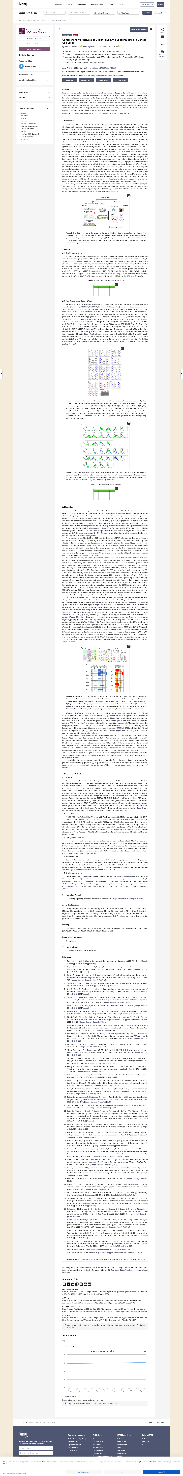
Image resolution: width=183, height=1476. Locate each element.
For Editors (97, 1444)
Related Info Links (26, 74)
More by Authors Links (27, 80)
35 (108, 860)
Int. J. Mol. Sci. (24, 1422)
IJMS (28, 20)
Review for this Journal (34, 44)
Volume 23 (36, 20)
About (122, 4)
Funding (23, 131)
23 (92, 307)
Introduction (25, 115)
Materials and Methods (28, 123)
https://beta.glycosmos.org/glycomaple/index (80, 881)
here (73, 1328)
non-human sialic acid (104, 113)
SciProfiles (121, 1450)
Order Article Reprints (139, 29)
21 (87, 307)
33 (106, 716)
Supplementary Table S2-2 (92, 627)
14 (88, 186)
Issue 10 (45, 20)
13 (81, 179)
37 (120, 881)
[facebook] (77, 1285)
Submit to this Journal (34, 38)
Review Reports (103, 80)
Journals (58, 4)
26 (98, 307)
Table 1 (91, 259)
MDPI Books (121, 1442)
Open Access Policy (75, 1444)
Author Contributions (27, 129)
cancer (126, 113)
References (24, 139)
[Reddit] (86, 1285)
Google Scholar (140, 969)
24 (94, 307)
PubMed (92, 964)
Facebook (145, 1442)
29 (123, 585)
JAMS (119, 1456)
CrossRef (78, 964)
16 (112, 189)
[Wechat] (81, 1285)
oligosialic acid (77, 113)
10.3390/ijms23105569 (58, 20)
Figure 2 (104, 307)
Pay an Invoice (73, 1442)
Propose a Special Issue (34, 49)
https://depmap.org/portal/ (127, 876)
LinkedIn (145, 1439)
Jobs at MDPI (72, 1450)
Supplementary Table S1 (72, 886)
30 (125, 585)
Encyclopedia (122, 1453)
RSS (150, 1422)
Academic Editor (26, 61)
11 (132, 171)
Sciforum (120, 1439)
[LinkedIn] (73, 1285)
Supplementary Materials (29, 126)
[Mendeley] (89, 1285)
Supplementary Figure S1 (80, 261)
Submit (160, 4)
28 (140, 575)
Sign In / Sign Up (147, 4)
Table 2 (73, 307)
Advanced (158, 13)
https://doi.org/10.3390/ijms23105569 (103, 68)
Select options (25, 1448)
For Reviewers (98, 1442)
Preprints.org (122, 1444)
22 (90, 307)
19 (83, 307)
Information (81, 4)
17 (78, 307)
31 (80, 595)
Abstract (23, 113)
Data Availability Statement (30, 134)
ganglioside (118, 113)
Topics (69, 4)
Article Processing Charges (78, 1439)
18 (81, 307)
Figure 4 (103, 600)
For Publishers (98, 1450)
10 (68, 171)
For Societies (97, 1453)
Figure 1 (114, 191)
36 (80, 879)
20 (85, 307)
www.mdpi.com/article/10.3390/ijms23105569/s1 (127, 899)
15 (90, 186)
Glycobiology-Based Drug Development (107, 75)
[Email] (64, 1285)
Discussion (24, 121)
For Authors (97, 1439)
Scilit (85, 964)
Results (23, 118)
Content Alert (159, 1422)
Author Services (97, 4)
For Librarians (98, 1447)
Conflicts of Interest (27, 136)
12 (134, 171)
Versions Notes (120, 80)
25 (96, 307)
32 (80, 610)
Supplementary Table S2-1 (100, 528)
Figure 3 (87, 334)
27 (69, 563)
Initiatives (111, 4)
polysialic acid (89, 113)
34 (119, 721)
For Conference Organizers (102, 1456)
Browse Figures (86, 80)
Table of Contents (26, 108)
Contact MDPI (73, 1447)
